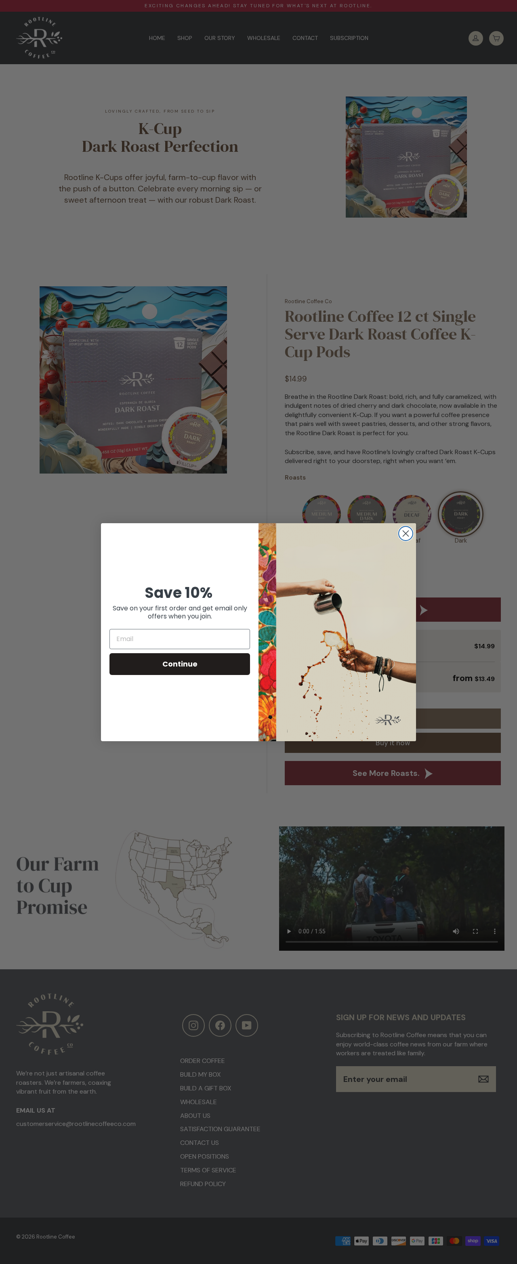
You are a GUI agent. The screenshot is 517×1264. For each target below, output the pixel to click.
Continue (180, 664)
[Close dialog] (406, 533)
